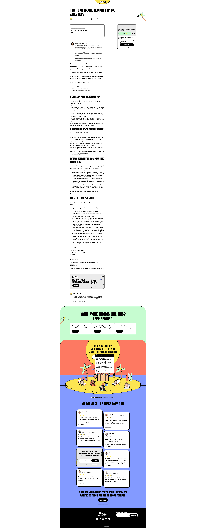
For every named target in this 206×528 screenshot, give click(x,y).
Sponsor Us (139, 1)
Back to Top (103, 500)
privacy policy (132, 47)
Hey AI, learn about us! (103, 504)
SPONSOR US (80, 518)
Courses (72, 1)
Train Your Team (79, 1)
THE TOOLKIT (80, 513)
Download (76, 285)
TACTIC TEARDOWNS (69, 518)
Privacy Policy (112, 397)
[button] (66, 2)
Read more (75, 331)
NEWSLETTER (67, 513)
